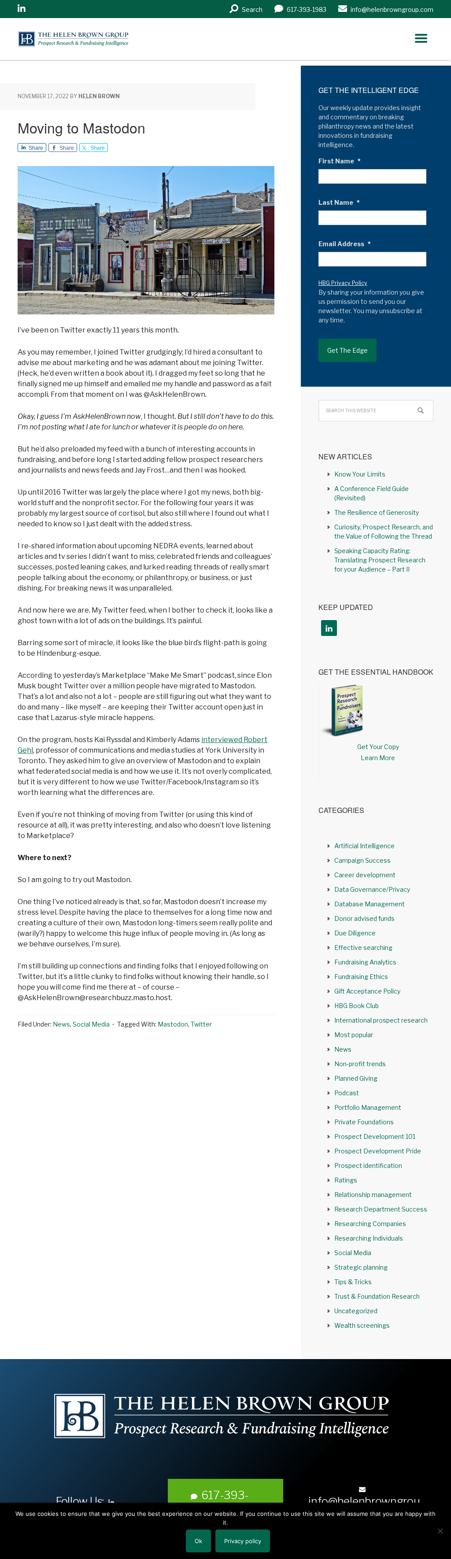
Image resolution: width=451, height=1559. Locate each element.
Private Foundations (364, 1122)
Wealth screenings (362, 1325)
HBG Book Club (356, 1005)
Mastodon (173, 1024)
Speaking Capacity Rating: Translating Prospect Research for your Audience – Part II (379, 560)
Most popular (353, 1034)
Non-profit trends (360, 1064)
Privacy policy (242, 1540)
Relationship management (373, 1194)
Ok (198, 1540)
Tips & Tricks (353, 1282)
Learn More (378, 757)
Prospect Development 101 (374, 1136)
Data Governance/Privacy (372, 889)
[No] (440, 1530)
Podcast (346, 1093)
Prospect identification (368, 1165)
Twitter (201, 1024)
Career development (365, 875)
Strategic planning (361, 1267)
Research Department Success (380, 1209)
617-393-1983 (225, 1502)
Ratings (345, 1180)
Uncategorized (355, 1311)
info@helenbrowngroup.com (364, 1508)
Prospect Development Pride (377, 1151)
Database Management (369, 904)
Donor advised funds (364, 918)
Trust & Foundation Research (377, 1296)
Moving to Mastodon (81, 127)
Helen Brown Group (99, 39)
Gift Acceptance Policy (367, 991)
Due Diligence (355, 933)
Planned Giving (355, 1078)
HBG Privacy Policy (342, 283)
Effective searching (363, 947)
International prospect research (381, 1020)
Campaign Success (362, 860)
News (61, 1024)
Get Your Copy (378, 746)
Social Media (91, 1024)
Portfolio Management (367, 1107)
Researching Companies (370, 1223)
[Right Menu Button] (421, 38)
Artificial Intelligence (364, 846)
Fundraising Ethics (361, 976)
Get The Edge (347, 350)
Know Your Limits (359, 474)
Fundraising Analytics (365, 962)
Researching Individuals (368, 1238)
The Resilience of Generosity (376, 512)
